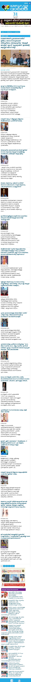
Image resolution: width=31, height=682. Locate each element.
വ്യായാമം (17, 32)
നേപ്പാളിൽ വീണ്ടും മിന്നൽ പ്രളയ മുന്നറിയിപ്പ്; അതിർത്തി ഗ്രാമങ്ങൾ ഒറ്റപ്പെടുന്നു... (16, 648)
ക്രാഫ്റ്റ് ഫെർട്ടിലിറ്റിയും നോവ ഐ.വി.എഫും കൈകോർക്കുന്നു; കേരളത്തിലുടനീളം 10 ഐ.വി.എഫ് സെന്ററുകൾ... (13, 88)
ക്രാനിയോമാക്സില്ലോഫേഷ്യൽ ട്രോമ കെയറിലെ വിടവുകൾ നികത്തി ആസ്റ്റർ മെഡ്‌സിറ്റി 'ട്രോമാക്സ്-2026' (14, 218)
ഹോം (3, 32)
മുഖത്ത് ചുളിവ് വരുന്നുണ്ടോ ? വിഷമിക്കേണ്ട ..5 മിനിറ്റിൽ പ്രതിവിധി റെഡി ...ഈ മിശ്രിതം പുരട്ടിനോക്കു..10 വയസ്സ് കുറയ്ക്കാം (14, 443)
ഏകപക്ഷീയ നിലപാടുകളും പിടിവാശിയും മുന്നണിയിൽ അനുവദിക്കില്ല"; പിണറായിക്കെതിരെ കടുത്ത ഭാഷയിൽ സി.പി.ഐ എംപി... (16, 595)
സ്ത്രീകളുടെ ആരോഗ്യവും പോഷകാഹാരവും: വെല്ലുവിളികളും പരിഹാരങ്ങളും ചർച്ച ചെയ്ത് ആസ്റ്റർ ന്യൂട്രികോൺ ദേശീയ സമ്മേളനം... (15, 284)
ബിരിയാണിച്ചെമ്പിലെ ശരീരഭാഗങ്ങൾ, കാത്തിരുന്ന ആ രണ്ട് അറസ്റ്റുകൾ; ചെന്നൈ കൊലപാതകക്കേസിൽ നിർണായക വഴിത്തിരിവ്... (16, 666)
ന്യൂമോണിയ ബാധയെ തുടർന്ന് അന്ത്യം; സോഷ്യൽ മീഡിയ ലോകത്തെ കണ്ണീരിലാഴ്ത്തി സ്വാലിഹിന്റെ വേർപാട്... (16, 674)
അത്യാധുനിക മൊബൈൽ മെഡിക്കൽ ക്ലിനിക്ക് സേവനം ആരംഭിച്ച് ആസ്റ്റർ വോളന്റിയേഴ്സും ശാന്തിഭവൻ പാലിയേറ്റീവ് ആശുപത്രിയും (14, 152)
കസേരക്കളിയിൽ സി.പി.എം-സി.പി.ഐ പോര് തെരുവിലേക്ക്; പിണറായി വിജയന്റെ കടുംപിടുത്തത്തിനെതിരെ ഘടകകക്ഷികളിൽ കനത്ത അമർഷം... (12, 657)
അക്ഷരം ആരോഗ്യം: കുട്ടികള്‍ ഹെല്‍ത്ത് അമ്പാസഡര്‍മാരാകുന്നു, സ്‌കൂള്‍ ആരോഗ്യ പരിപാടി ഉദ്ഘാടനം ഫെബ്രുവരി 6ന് (13, 185)
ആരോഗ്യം (9, 32)
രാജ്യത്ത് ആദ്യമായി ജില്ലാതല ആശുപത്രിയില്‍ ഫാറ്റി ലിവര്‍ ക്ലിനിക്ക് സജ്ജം (14, 473)
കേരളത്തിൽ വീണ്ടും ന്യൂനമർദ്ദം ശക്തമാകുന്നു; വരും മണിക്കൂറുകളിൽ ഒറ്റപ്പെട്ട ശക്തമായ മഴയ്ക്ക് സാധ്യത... (16, 603)
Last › (12, 566)
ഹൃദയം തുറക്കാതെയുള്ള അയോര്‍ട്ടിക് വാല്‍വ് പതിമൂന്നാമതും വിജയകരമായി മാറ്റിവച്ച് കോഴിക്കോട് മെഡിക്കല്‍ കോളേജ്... (14, 315)
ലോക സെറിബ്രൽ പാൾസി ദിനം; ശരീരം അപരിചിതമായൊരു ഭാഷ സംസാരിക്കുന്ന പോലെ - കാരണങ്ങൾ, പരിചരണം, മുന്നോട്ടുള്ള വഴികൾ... (15, 379)
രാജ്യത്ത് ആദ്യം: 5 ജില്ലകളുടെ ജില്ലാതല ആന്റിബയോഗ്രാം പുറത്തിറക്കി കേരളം (12, 120)
